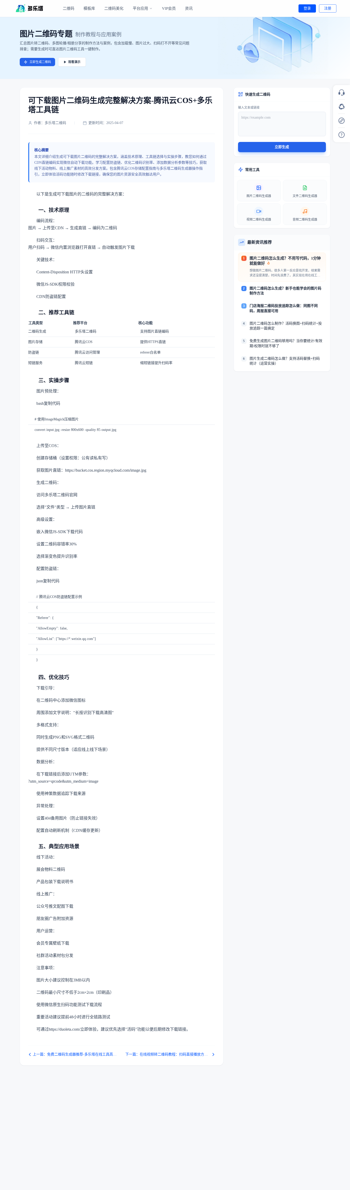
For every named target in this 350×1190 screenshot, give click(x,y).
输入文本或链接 (249, 107)
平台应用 (140, 8)
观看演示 (74, 62)
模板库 (89, 8)
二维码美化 (113, 8)
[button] (341, 92)
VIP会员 (169, 8)
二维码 (68, 8)
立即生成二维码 (40, 62)
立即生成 (282, 147)
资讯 (189, 8)
